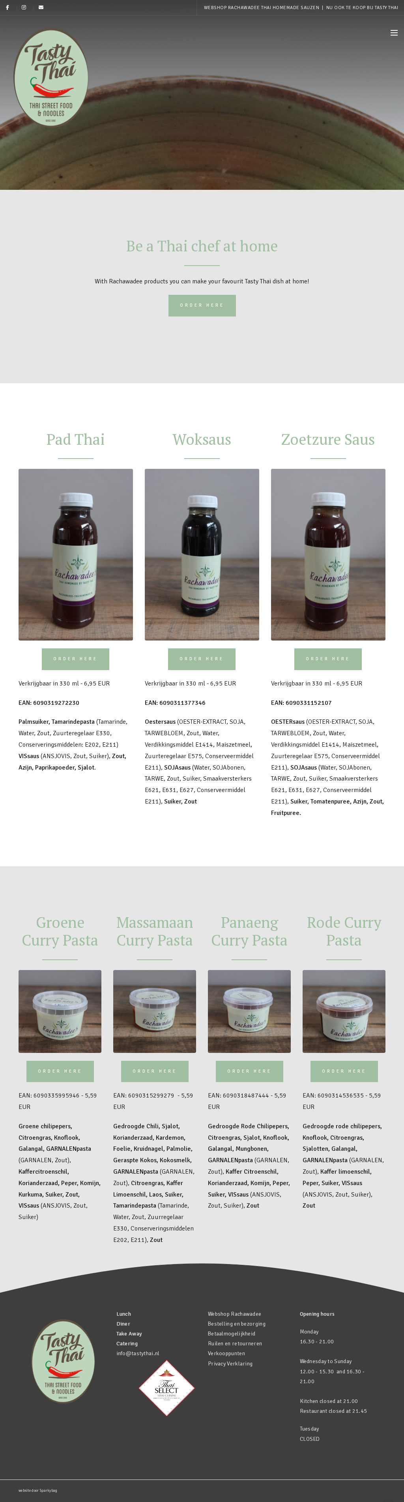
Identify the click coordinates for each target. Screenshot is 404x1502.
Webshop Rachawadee (234, 1314)
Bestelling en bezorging (237, 1323)
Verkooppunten (226, 1353)
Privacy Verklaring (230, 1363)
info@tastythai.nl (138, 1353)
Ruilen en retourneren (235, 1343)
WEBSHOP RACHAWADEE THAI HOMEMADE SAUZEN (262, 8)
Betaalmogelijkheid (231, 1333)
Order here (202, 305)
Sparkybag (49, 1491)
